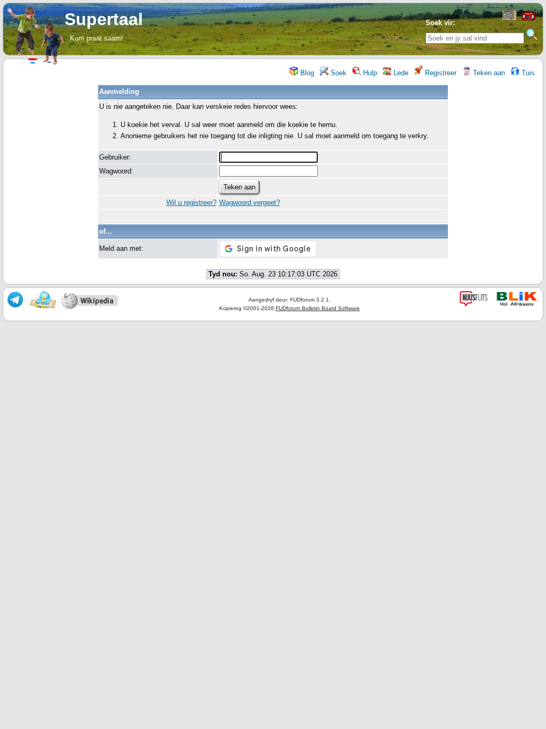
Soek (337, 73)
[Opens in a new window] (509, 18)
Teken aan (488, 73)
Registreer (439, 73)
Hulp (369, 73)
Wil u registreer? (191, 203)
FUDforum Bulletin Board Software (318, 308)
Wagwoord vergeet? (249, 203)
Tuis (527, 73)
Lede (399, 73)
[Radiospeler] (528, 19)
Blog (306, 73)
